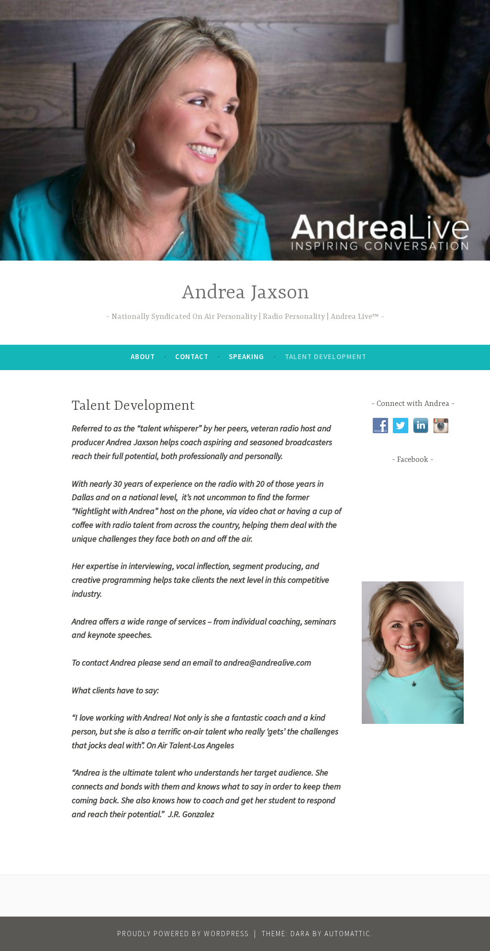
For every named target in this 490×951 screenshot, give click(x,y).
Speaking (246, 356)
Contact (192, 356)
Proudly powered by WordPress (183, 933)
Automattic (347, 933)
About (143, 356)
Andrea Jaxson (245, 293)
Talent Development (326, 356)
